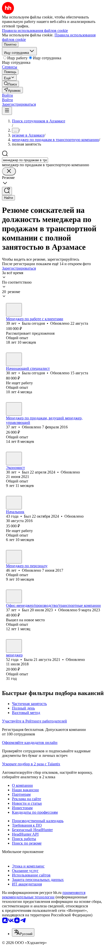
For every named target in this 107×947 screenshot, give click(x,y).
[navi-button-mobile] (7, 111)
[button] (7, 95)
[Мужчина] (14, 409)
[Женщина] (14, 309)
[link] (10, 84)
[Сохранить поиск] (7, 191)
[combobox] (25, 160)
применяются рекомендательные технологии (43, 894)
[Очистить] (9, 171)
